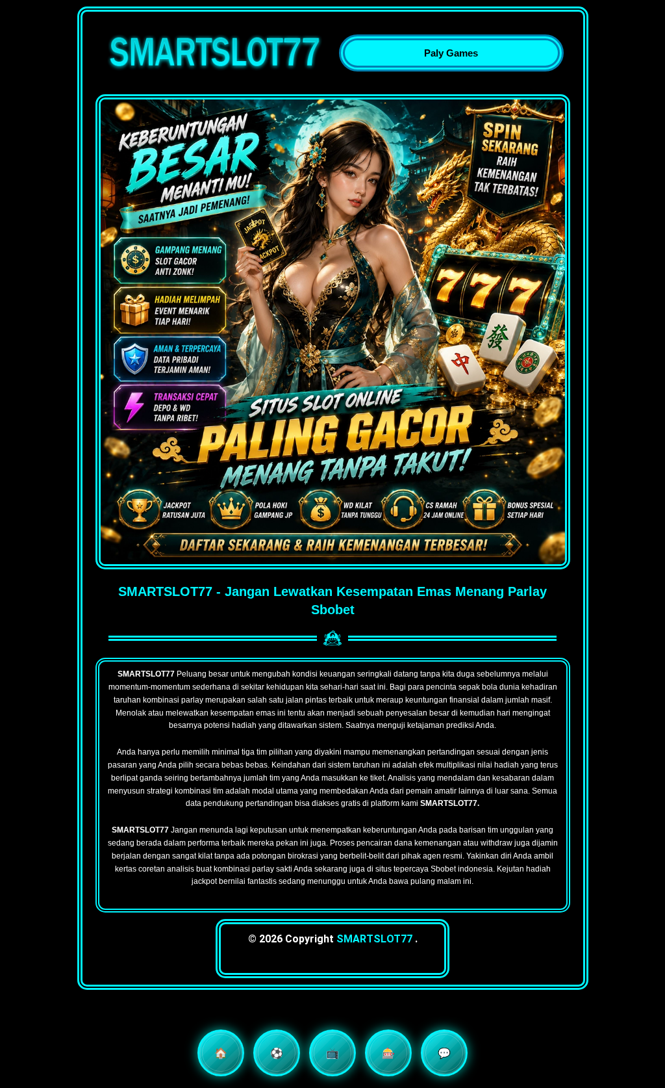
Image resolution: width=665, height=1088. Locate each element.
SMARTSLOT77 (374, 939)
